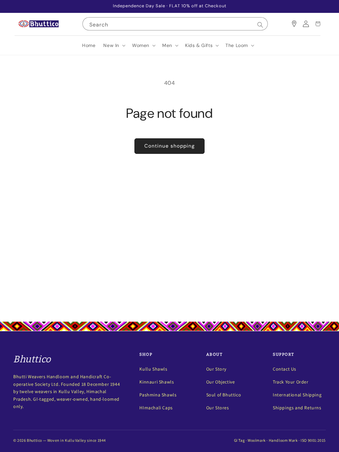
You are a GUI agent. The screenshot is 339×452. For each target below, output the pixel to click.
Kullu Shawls (153, 369)
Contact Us (284, 369)
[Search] (260, 25)
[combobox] (175, 24)
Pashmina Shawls (157, 395)
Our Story (216, 369)
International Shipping (297, 395)
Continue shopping (169, 146)
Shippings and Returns (297, 408)
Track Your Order (291, 382)
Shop (145, 354)
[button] (113, 45)
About (214, 354)
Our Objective (220, 382)
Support (283, 354)
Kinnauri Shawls (156, 382)
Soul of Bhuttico (223, 395)
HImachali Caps (155, 408)
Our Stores (217, 408)
